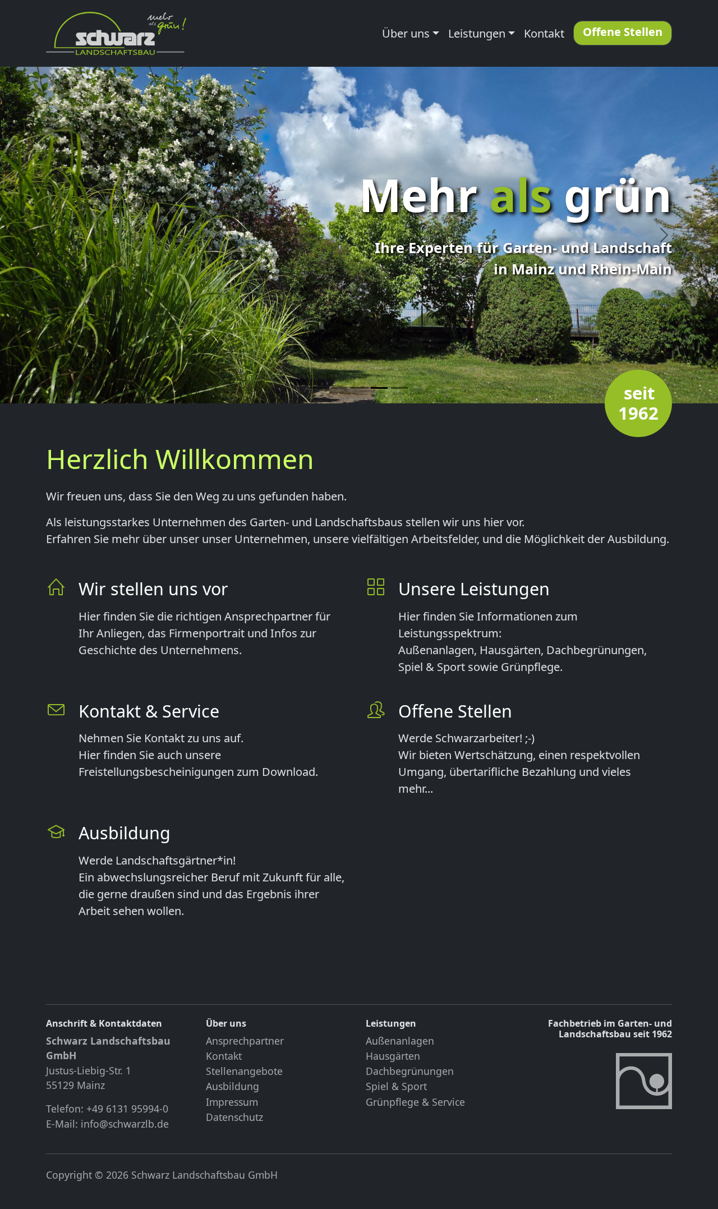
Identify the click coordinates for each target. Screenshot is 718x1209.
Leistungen (476, 33)
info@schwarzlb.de (125, 1123)
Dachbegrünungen (410, 1071)
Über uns (406, 33)
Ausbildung (232, 1086)
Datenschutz (234, 1117)
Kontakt (544, 33)
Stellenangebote (244, 1071)
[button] (54, 235)
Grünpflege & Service (415, 1102)
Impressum (232, 1102)
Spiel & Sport (396, 1086)
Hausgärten (393, 1056)
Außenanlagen (400, 1040)
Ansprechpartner (245, 1040)
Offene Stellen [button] (622, 31)
